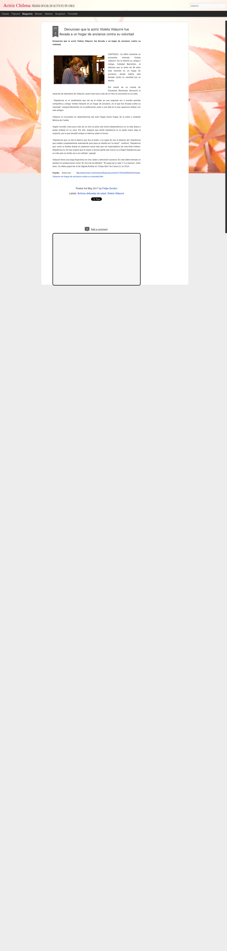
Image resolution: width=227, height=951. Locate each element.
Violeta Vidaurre (115, 193)
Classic (5, 13)
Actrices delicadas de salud (91, 193)
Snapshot (60, 13)
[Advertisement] (158, 78)
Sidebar (49, 13)
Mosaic (38, 13)
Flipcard (15, 13)
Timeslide (72, 13)
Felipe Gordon (109, 188)
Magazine (27, 13)
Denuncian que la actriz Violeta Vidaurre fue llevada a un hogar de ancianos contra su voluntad (96, 31)
